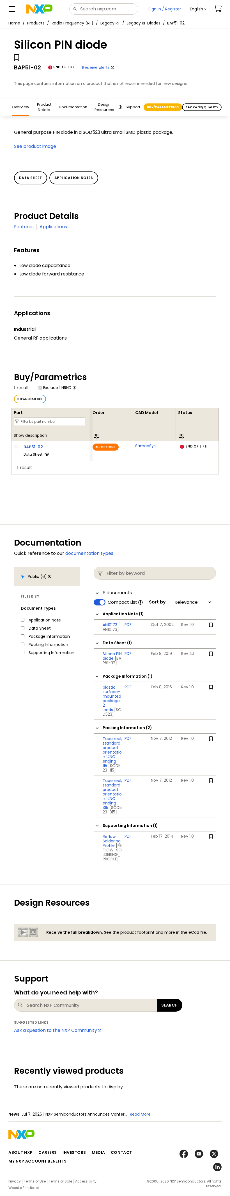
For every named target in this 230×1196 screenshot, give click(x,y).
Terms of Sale (60, 1181)
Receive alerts (96, 67)
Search (169, 1005)
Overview (20, 107)
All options (105, 447)
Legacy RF (110, 23)
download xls (30, 399)
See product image (35, 146)
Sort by (157, 602)
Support (133, 107)
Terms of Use (35, 1181)
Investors (74, 1152)
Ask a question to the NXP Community (55, 1030)
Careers (47, 1152)
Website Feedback (24, 1187)
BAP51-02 (33, 447)
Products (36, 23)
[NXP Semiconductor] (39, 9)
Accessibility (85, 1181)
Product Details (44, 107)
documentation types (89, 553)
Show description (30, 435)
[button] (198, 9)
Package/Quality (201, 107)
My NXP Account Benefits (37, 1161)
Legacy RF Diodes (143, 23)
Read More (140, 1114)
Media (98, 1152)
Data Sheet (33, 454)
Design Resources (104, 107)
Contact (121, 1152)
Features (24, 226)
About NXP (20, 1152)
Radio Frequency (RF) (72, 23)
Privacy (14, 1181)
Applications (53, 226)
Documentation (73, 107)
